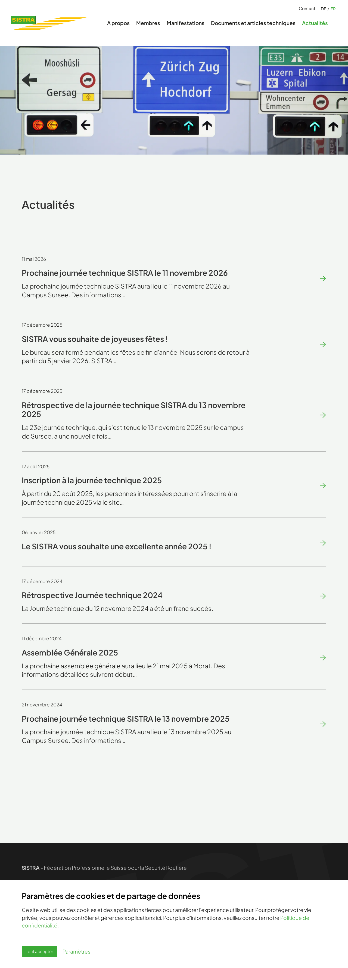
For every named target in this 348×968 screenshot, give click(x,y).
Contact (307, 8)
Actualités (315, 23)
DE (323, 8)
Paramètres (77, 951)
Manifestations (185, 23)
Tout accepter (39, 951)
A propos (118, 23)
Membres (148, 23)
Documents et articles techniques (253, 23)
